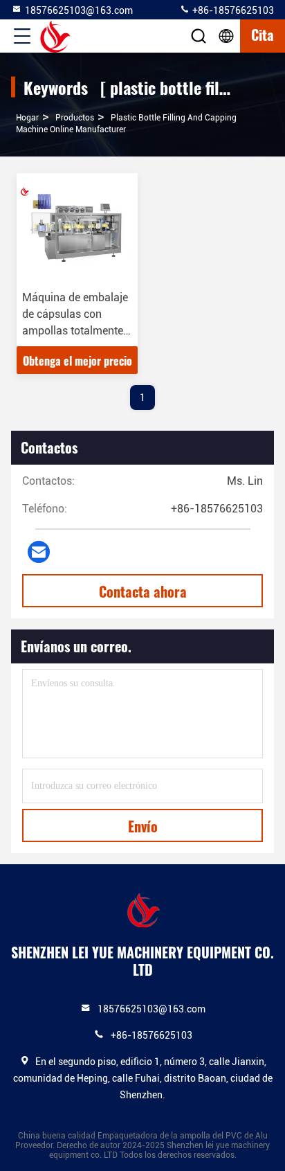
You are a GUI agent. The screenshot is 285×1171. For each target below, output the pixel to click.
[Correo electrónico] (39, 552)
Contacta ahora (143, 591)
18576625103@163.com (79, 10)
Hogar (27, 118)
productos (74, 118)
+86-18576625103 (232, 10)
